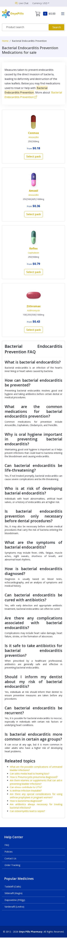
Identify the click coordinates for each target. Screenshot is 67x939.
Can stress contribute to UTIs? (26, 787)
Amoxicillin (33, 137)
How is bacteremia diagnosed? (26, 800)
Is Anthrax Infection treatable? (25, 790)
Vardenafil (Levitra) (14, 906)
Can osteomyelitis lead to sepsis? (27, 811)
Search (57, 27)
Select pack (33, 156)
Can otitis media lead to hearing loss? (29, 773)
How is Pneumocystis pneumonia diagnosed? (34, 776)
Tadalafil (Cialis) (13, 886)
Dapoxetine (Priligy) (15, 900)
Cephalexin (33, 252)
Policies (9, 851)
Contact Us (10, 858)
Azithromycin (33, 310)
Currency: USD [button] (39, 3)
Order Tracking (12, 865)
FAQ (7, 844)
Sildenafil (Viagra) (13, 893)
